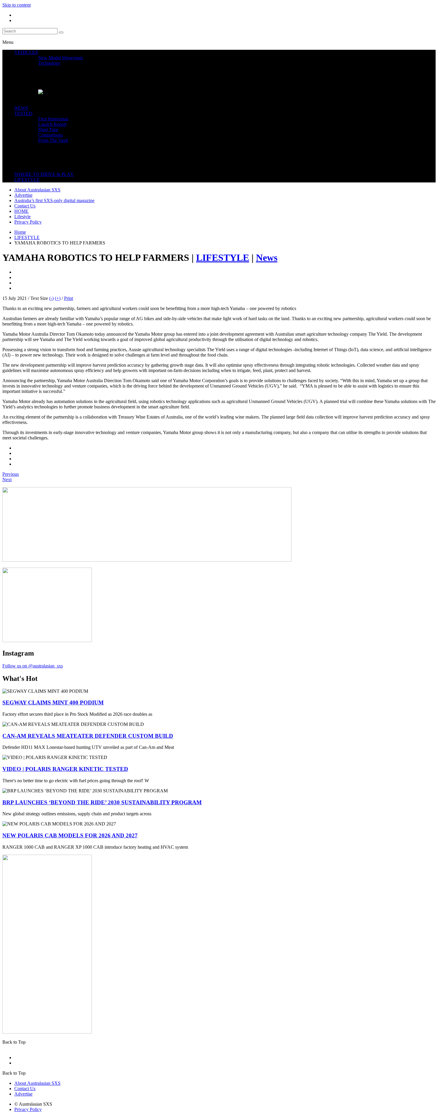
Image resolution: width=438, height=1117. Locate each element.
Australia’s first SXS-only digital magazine (54, 200)
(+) (57, 298)
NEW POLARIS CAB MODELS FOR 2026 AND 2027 (70, 835)
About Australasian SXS (37, 189)
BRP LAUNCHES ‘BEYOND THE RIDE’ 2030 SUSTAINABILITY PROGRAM (102, 802)
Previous (10, 474)
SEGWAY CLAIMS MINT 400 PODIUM (53, 702)
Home (20, 232)
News (266, 257)
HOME (21, 211)
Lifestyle (22, 216)
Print (68, 298)
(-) (51, 298)
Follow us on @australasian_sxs (32, 665)
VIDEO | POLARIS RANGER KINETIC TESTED (65, 769)
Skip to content (16, 4)
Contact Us (24, 205)
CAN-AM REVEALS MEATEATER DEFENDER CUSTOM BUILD (87, 736)
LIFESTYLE (27, 237)
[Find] (61, 32)
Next (7, 479)
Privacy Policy (28, 221)
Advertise (23, 195)
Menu (7, 42)
